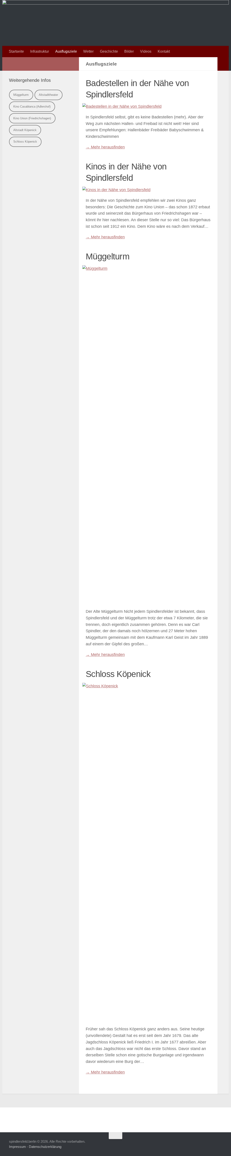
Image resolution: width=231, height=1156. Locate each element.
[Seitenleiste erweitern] (223, 64)
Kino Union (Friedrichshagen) (32, 118)
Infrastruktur (39, 51)
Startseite (16, 51)
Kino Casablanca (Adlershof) (32, 106)
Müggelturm (21, 94)
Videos (145, 51)
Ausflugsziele (66, 51)
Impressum (17, 1147)
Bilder (129, 51)
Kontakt (164, 51)
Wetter (88, 51)
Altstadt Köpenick (25, 130)
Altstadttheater (48, 94)
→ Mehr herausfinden (105, 147)
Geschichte (109, 51)
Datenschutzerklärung (45, 1147)
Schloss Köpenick (25, 141)
